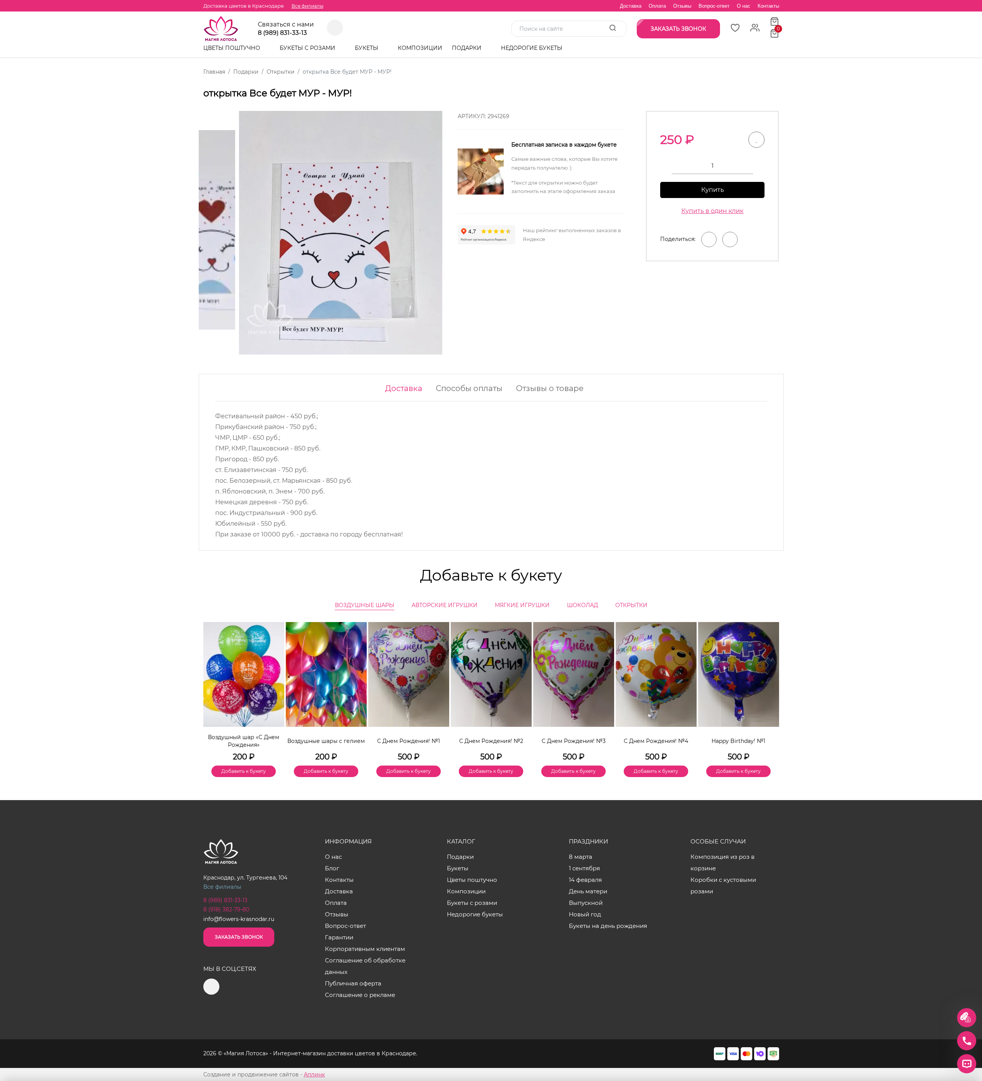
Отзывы (682, 6)
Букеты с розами (308, 48)
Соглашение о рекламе (360, 994)
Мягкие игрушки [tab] (522, 605)
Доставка (630, 6)
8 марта (580, 856)
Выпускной (586, 902)
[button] (769, 686)
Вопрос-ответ (714, 6)
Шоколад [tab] (582, 605)
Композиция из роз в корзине (722, 862)
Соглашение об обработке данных (365, 966)
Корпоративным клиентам (365, 948)
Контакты (768, 6)
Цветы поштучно (232, 48)
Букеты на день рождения (608, 925)
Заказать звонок (239, 937)
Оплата (657, 6)
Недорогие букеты (531, 48)
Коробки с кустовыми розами (723, 885)
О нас (743, 6)
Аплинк (314, 1074)
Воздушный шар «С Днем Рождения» (243, 741)
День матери (588, 891)
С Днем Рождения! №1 (408, 741)
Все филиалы (307, 6)
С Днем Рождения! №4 (656, 741)
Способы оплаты (469, 388)
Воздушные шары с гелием (326, 741)
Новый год (585, 914)
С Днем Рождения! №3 (574, 741)
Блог (332, 868)
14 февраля (585, 879)
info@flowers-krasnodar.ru (238, 919)
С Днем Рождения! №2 (491, 741)
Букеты (367, 48)
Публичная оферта (353, 983)
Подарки (467, 48)
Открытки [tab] (631, 605)
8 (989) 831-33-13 (282, 33)
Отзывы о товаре (549, 388)
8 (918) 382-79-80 (226, 909)
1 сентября (584, 868)
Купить (712, 189)
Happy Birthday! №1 (738, 741)
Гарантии (339, 937)
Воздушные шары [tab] (364, 605)
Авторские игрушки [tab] (445, 605)
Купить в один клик (712, 211)
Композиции (420, 48)
